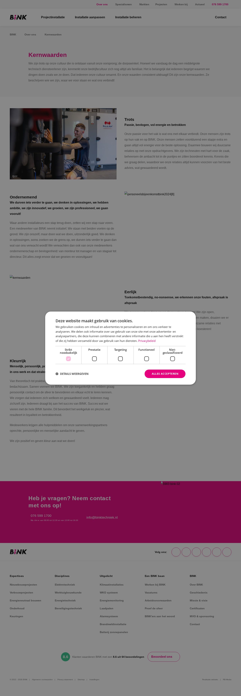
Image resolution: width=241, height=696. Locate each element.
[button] (72, 374)
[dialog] (120, 347)
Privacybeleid (147, 341)
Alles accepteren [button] (165, 373)
